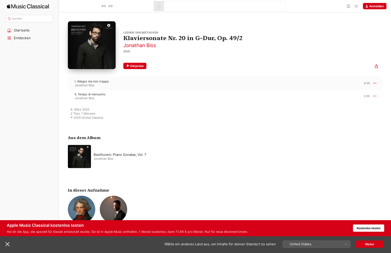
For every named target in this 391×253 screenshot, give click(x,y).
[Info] (348, 6)
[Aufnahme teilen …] (376, 67)
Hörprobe (137, 66)
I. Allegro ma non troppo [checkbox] (92, 81)
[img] (28, 6)
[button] (29, 30)
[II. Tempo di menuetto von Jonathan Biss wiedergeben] (63, 96)
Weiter (369, 244)
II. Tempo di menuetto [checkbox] (90, 94)
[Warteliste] (356, 6)
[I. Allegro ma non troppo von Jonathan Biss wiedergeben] (63, 83)
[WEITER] (110, 6)
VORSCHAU (364, 83)
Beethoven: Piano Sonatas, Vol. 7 (120, 154)
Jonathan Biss (139, 45)
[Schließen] (7, 244)
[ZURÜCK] (103, 6)
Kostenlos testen (369, 228)
